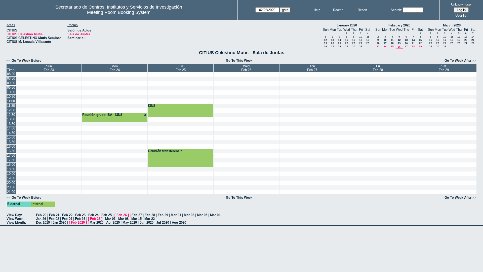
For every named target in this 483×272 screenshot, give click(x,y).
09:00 (11, 83)
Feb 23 (80, 215)
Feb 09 (67, 219)
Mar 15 (136, 219)
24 (360, 43)
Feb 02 (54, 219)
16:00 (11, 146)
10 (360, 36)
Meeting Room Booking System (118, 12)
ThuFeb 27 (312, 68)
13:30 (11, 124)
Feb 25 (106, 215)
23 (353, 43)
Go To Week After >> (460, 60)
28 (339, 46)
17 (360, 40)
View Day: (14, 215)
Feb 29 (163, 215)
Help (317, 10)
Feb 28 (150, 215)
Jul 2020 (162, 222)
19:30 (11, 178)
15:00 (11, 137)
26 (325, 46)
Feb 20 (41, 215)
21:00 (11, 192)
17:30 (11, 160)
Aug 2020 (179, 222)
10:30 (11, 96)
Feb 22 (67, 215)
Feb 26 (121, 215)
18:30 (11, 169)
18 (367, 40)
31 (360, 46)
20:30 (11, 187)
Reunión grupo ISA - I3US (102, 115)
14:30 (11, 133)
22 (346, 43)
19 (325, 43)
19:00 (11, 174)
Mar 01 (176, 215)
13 (332, 40)
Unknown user (461, 4)
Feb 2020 (78, 222)
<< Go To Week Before (24, 60)
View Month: (16, 222)
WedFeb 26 (246, 68)
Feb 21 (54, 215)
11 (368, 36)
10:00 (11, 92)
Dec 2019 (43, 222)
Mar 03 (202, 215)
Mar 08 (123, 219)
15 (346, 40)
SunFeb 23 (49, 68)
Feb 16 (80, 219)
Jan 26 (41, 219)
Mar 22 (149, 219)
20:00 (11, 183)
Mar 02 (189, 215)
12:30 (11, 115)
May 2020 (130, 222)
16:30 (11, 151)
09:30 (11, 87)
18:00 (11, 164)
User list (461, 15)
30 (353, 46)
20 (332, 43)
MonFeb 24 (115, 68)
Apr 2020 (113, 222)
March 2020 (452, 25)
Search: (396, 10)
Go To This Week (239, 60)
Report (362, 10)
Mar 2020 (96, 222)
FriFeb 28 (378, 68)
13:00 (11, 119)
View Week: (15, 219)
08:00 (11, 74)
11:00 (11, 101)
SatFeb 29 (444, 68)
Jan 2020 (59, 222)
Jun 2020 (146, 222)
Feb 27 (137, 215)
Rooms (338, 10)
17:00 (11, 155)
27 (332, 46)
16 (353, 40)
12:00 (11, 110)
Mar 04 (215, 215)
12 (325, 40)
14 (339, 40)
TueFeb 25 (181, 68)
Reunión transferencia (165, 151)
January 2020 (347, 25)
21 (339, 43)
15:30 (11, 142)
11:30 (11, 106)
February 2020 (399, 25)
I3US (151, 106)
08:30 (11, 78)
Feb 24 (93, 215)
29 (346, 46)
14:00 (11, 128)
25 (367, 43)
